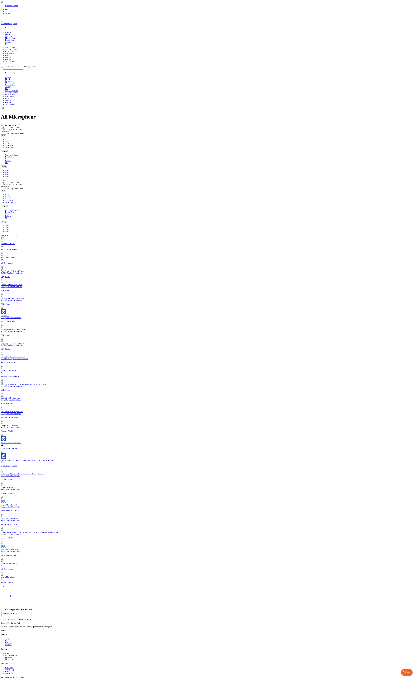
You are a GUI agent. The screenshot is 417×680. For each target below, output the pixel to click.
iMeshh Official (6, 510)
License (4, 151)
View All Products (11, 48)
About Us (8, 653)
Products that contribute (13, 129)
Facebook (8, 641)
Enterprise (8, 657)
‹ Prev (12, 586)
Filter (3, 180)
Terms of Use (5, 623)
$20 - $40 (8, 141)
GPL (7, 159)
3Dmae (3, 404)
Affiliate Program (11, 655)
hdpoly (3, 263)
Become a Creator (11, 6)
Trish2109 (4, 321)
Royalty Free (9, 157)
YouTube (8, 645)
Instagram (8, 643)
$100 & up (9, 147)
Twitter (7, 639)
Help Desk (9, 668)
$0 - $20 (8, 139)
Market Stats (9, 659)
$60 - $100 (9, 145)
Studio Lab (4, 362)
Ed (2, 277)
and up (7, 170)
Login (7, 9)
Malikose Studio (6, 376)
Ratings (4, 222)
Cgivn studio (5, 448)
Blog (7, 672)
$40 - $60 (8, 143)
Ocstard (3, 431)
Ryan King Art (6, 417)
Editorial (8, 161)
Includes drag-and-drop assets (13, 133)
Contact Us (9, 673)
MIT (6, 163)
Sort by (17, 235)
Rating (4, 166)
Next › (12, 596)
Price (3, 135)
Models (14, 249)
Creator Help (9, 670)
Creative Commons (11, 155)
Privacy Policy (16, 623)
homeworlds (5, 524)
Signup (7, 13)
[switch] (19, 125)
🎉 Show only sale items (9, 125)
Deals (7, 55)
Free (6, 44)
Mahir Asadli (5, 249)
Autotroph (20, 677)
